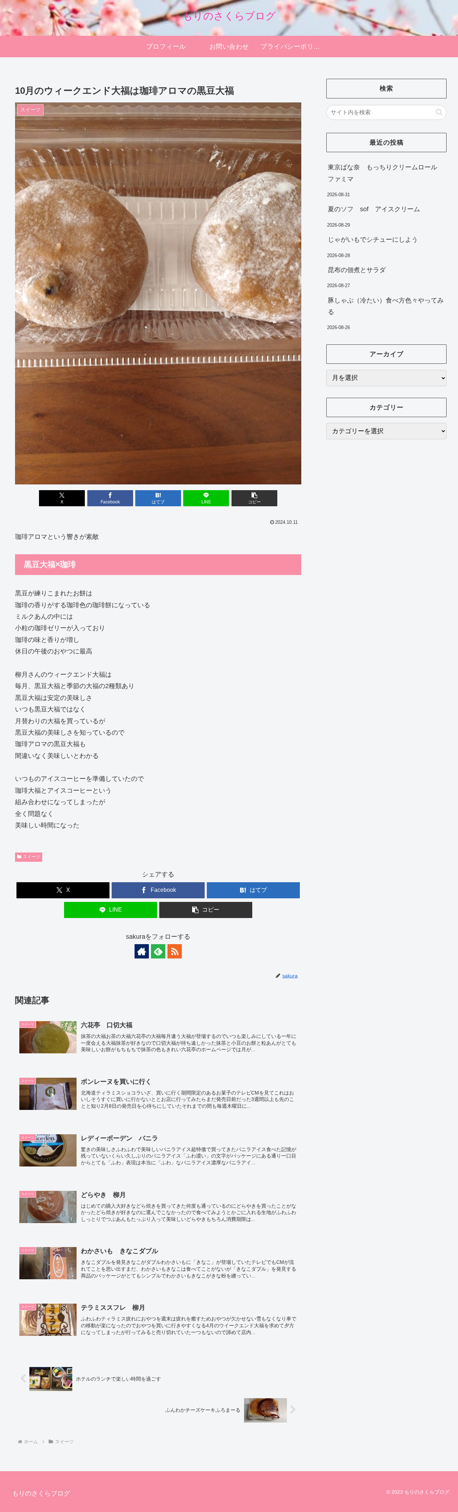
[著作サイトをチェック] (142, 951)
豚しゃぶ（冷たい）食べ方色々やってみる (386, 306)
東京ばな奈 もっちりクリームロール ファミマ (386, 173)
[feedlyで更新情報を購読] (158, 951)
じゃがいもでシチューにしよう (373, 239)
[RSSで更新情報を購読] (174, 951)
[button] (254, 498)
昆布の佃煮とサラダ (357, 270)
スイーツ (31, 856)
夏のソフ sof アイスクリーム (374, 209)
